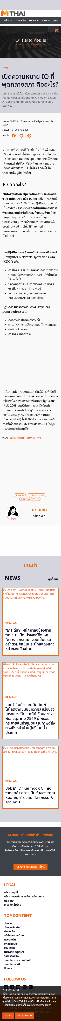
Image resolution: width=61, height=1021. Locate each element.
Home (5, 121)
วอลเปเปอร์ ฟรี (12, 964)
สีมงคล (8, 968)
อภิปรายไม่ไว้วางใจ (30, 499)
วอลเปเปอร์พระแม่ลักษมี (17, 960)
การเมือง (19, 495)
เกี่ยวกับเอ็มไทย (12, 905)
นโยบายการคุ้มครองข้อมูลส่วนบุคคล (24, 897)
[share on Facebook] (14, 136)
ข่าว (49, 203)
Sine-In (39, 516)
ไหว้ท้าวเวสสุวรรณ (14, 952)
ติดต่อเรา (9, 901)
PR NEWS (11, 623)
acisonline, (18, 438)
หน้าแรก (8, 20)
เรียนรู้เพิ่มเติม (24, 1015)
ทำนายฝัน (21, 20)
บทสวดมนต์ (10, 944)
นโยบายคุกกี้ (11, 892)
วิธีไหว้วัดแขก (11, 956)
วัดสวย (8, 923)
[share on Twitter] (22, 136)
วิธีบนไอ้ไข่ (9, 948)
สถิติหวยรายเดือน (14, 935)
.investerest (34, 438)
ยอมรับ (8, 1015)
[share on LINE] (29, 136)
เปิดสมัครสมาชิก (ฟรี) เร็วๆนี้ (30, 867)
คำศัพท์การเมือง (36, 495)
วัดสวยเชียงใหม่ (12, 927)
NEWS (5, 68)
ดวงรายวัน (10, 940)
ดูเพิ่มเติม (53, 579)
